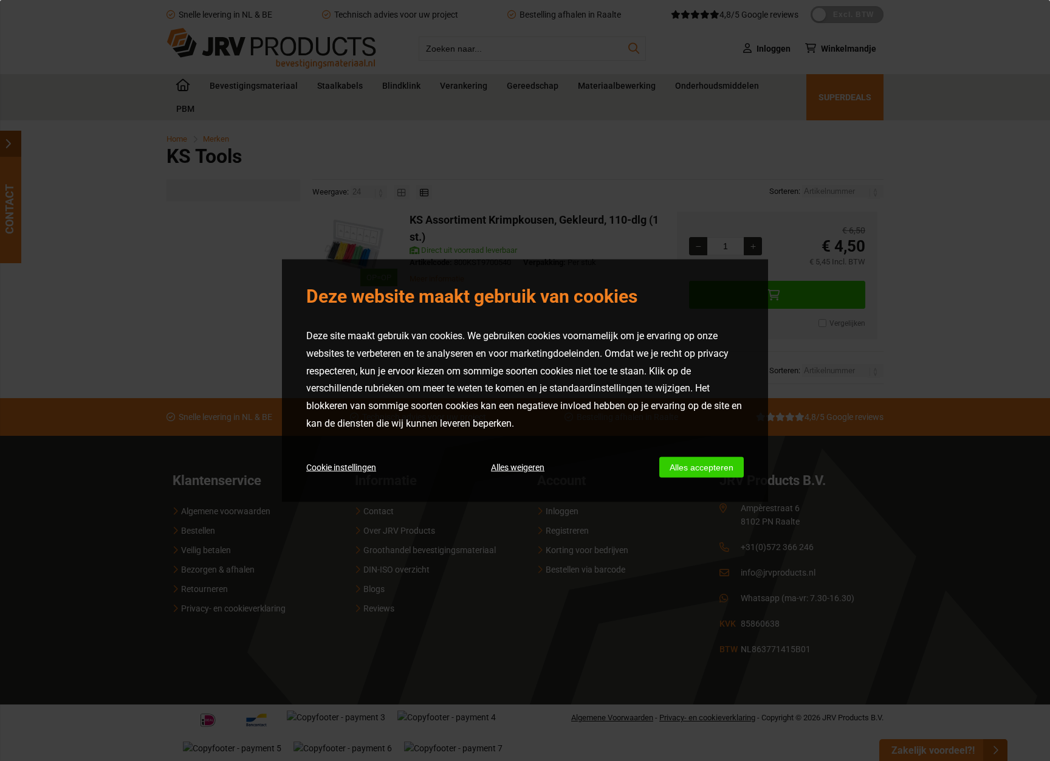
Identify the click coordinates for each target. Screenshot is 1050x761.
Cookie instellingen (341, 467)
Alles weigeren (517, 467)
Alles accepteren (701, 467)
